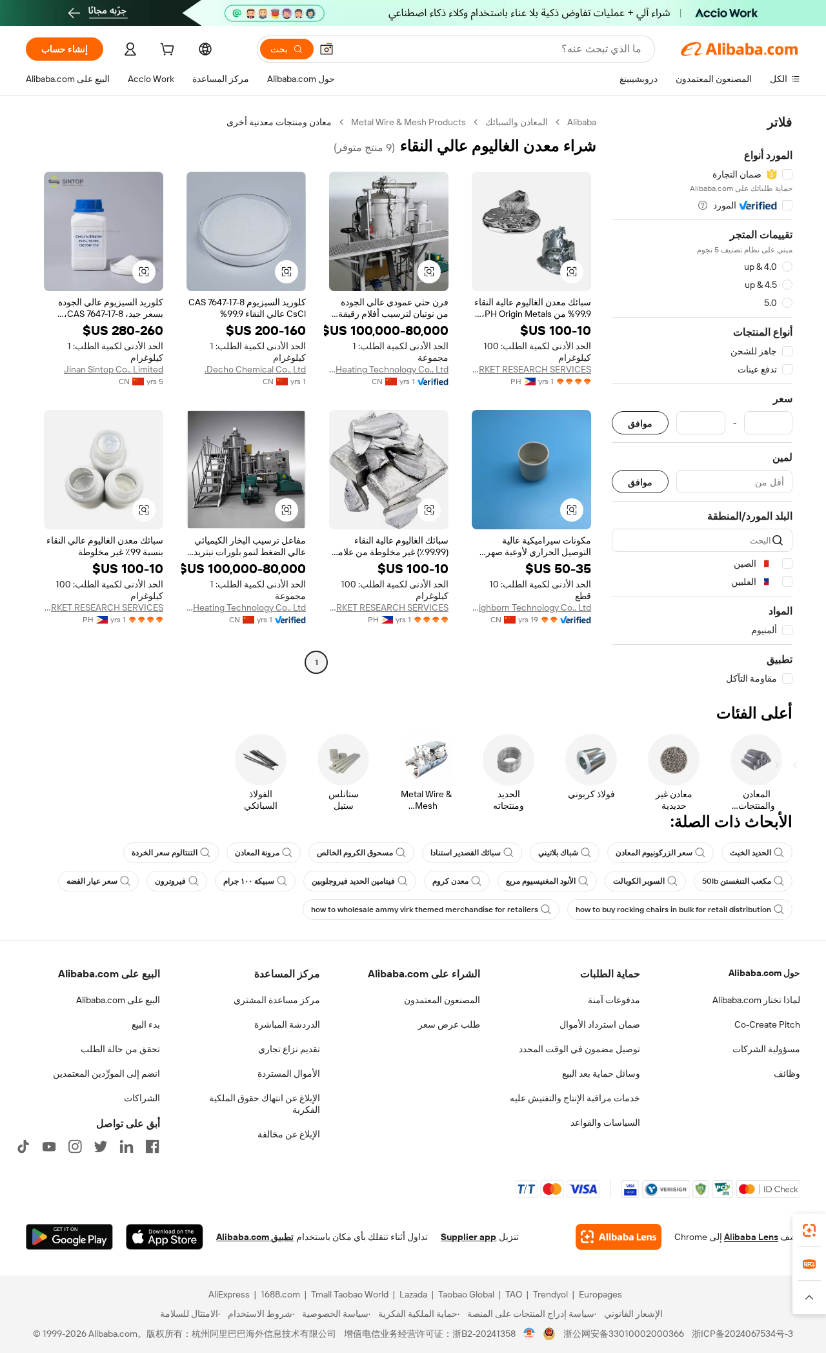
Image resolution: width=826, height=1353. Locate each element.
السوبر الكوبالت (639, 881)
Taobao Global (466, 1294)
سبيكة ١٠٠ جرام (248, 881)
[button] (326, 49)
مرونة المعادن (257, 852)
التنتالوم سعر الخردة (164, 852)
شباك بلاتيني (558, 852)
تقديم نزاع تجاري (289, 1049)
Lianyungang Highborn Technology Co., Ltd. (531, 607)
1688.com (280, 1294)
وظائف (787, 1073)
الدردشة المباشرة (287, 1024)
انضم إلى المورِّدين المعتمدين (106, 1073)
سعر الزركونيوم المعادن (654, 852)
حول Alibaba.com (764, 973)
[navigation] (702, 400)
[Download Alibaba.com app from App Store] (164, 1237)
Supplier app (468, 1237)
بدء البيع (146, 1024)
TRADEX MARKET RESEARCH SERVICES (531, 369)
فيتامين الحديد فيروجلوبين (353, 881)
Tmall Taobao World (349, 1294)
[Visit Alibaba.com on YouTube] (49, 1146)
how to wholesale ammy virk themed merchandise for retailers (424, 909)
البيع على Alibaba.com (118, 1000)
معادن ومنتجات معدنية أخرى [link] (279, 122)
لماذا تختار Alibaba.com (756, 1000)
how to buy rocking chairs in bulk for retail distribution (673, 909)
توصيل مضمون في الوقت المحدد (579, 1049)
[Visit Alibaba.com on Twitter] (100, 1146)
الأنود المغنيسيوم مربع (541, 881)
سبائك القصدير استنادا (465, 852)
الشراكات (142, 1098)
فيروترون (170, 881)
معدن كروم (450, 881)
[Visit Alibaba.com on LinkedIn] (126, 1146)
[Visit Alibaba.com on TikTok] (23, 1146)
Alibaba (581, 122)
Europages (600, 1294)
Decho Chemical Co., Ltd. (255, 369)
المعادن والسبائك (516, 122)
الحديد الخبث (750, 852)
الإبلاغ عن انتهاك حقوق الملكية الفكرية (264, 1104)
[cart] (166, 51)
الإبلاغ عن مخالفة (288, 1134)
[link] (809, 1230)
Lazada (413, 1294)
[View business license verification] (529, 1333)
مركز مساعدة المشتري (277, 1000)
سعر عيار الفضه (91, 881)
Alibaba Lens (751, 1237)
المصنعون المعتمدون (442, 1000)
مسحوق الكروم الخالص (355, 852)
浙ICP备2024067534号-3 (742, 1333)
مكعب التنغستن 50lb (736, 881)
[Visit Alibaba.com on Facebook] (152, 1146)
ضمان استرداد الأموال (599, 1024)
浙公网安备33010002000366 (623, 1333)
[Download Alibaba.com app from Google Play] (69, 1237)
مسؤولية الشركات (766, 1049)
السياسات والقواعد (605, 1122)
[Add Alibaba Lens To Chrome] (618, 1237)
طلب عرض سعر (449, 1024)
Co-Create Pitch (767, 1024)
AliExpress (229, 1294)
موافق (640, 423)
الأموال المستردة (288, 1073)
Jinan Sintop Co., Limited (113, 369)
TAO (513, 1294)
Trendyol (550, 1294)
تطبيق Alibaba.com (255, 1237)
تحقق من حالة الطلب (120, 1049)
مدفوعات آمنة (614, 1000)
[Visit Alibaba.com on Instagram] (75, 1146)
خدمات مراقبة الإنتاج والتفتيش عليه (575, 1098)
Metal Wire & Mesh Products (408, 122)
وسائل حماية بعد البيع (601, 1073)
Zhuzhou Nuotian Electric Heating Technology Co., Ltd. (388, 369)
